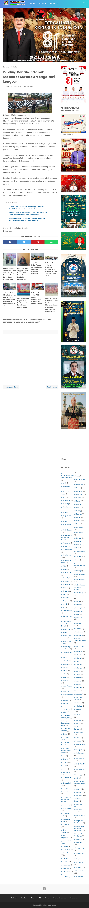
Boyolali (65, 578)
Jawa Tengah (67, 686)
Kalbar (53, 4)
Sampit (77, 691)
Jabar (65, 657)
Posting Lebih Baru (11, 387)
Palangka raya (80, 574)
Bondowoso (67, 572)
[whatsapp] (51, 242)
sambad (78, 678)
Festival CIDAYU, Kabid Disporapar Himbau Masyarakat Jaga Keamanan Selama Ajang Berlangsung (51, 305)
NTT (76, 560)
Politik (32, 4)
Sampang (78, 687)
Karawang (66, 805)
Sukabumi (78, 792)
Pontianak (78, 623)
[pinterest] (38, 242)
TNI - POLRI (79, 862)
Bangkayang (67, 507)
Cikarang (66, 591)
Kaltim (65, 765)
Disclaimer (74, 898)
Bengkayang (67, 555)
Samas (77, 674)
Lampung (66, 868)
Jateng (65, 671)
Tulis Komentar (28, 86)
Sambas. (78, 684)
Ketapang (66, 824)
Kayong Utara (67, 808)
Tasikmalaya (79, 853)
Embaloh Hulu (67, 611)
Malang (78, 501)
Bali (64, 497)
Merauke (78, 544)
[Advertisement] (73, 444)
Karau (65, 788)
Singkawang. (79, 769)
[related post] (9, 259)
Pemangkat (79, 608)
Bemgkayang (67, 549)
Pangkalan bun (80, 596)
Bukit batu (66, 581)
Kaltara (65, 759)
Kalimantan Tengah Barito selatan (66, 750)
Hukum (65, 632)
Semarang (79, 732)
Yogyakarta (79, 876)
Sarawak (78, 703)
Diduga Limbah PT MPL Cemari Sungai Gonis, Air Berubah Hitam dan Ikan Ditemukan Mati (27, 219)
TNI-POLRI (79, 871)
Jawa (64, 677)
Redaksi (14, 898)
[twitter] (24, 242)
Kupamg (65, 862)
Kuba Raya (66, 850)
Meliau (77, 524)
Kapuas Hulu (67, 783)
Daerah (65, 597)
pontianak (78, 618)
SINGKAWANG (80, 764)
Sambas (78, 681)
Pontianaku (79, 632)
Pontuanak (79, 635)
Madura (78, 488)
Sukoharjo (78, 795)
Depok (65, 604)
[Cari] (84, 3)
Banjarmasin (67, 516)
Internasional (67, 652)
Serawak (78, 741)
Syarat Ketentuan (59, 898)
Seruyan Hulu (80, 744)
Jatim (64, 674)
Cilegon (65, 594)
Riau (77, 661)
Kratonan (66, 846)
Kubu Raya (66, 853)
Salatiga (78, 671)
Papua (77, 601)
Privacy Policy (44, 898)
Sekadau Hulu (80, 715)
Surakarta (78, 842)
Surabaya (78, 839)
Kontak (23, 898)
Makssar (78, 498)
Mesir (77, 548)
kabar (65, 712)
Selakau (78, 723)
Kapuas (65, 769)
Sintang (78, 775)
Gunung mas (67, 616)
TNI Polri (42, 4)
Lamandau (66, 865)
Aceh (64, 483)
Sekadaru (78, 706)
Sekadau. (78, 720)
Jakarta (65, 664)
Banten (65, 521)
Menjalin (78, 538)
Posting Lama (52, 387)
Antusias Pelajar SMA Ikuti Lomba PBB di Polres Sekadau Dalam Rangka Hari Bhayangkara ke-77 (9, 299)
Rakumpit (78, 658)
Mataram (78, 514)
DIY (64, 607)
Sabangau (78, 668)
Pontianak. (79, 629)
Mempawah (79, 527)
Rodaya (78, 664)
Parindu (78, 604)
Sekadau (78, 709)
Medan (77, 517)
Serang (77, 738)
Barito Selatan (67, 530)
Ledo (77, 476)
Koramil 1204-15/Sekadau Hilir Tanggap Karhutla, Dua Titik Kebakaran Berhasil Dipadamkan (27, 208)
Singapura (78, 750)
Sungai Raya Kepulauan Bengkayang (79, 828)
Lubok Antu (79, 484)
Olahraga (78, 571)
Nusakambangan (80, 565)
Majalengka (79, 494)
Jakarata (66, 661)
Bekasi (65, 546)
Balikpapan (66, 500)
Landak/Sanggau (67, 877)
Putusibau (78, 651)
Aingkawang (67, 486)
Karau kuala (67, 792)
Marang (78, 511)
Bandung (66, 504)
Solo (76, 778)
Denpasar (66, 601)
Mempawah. (79, 532)
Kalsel (65, 756)
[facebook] (10, 242)
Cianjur (65, 588)
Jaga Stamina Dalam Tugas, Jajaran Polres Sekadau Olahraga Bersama (36, 268)
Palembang (79, 593)
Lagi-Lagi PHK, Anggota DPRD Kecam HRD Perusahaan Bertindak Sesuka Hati (22, 274)
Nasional (78, 556)
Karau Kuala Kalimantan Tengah (66, 799)
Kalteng (65, 762)
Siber (33, 898)
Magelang (78, 491)
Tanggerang (79, 848)
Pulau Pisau (79, 646)
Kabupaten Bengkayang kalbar (65, 723)
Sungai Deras (80, 815)
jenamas (65, 703)
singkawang (79, 753)
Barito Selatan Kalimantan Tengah (66, 537)
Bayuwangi (66, 543)
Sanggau (78, 694)
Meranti (78, 541)
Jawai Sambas (68, 694)
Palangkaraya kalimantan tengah (79, 587)
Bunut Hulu (66, 584)
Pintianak (78, 611)
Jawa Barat (66, 680)
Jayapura (66, 700)
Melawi (77, 520)
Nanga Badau (80, 551)
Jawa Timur (67, 691)
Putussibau (79, 655)
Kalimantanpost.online (49, 905)
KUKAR (65, 858)
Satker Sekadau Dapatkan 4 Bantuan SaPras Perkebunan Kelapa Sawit (23, 303)
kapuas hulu (67, 772)
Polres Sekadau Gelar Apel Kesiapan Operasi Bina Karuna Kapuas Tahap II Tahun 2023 (51, 269)
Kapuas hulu (67, 777)
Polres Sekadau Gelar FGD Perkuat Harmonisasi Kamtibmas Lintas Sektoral (37, 298)
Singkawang (79, 758)
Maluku (77, 507)
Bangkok (66, 512)
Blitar (64, 566)
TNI (76, 859)
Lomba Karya (80, 479)
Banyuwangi (67, 524)
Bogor (65, 569)
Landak (65, 871)
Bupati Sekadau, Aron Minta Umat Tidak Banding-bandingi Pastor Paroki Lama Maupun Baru (9, 274)
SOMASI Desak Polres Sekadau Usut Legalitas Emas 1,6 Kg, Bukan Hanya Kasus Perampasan (28, 213)
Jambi (65, 667)
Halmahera (66, 629)
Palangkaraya (80, 579)
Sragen (77, 789)
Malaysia (78, 504)
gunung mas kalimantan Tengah (66, 624)
